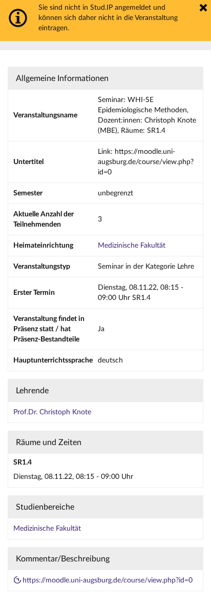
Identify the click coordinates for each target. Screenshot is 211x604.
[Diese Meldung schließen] (203, 8)
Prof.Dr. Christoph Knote (52, 412)
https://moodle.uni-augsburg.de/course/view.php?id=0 (108, 580)
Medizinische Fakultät (131, 245)
